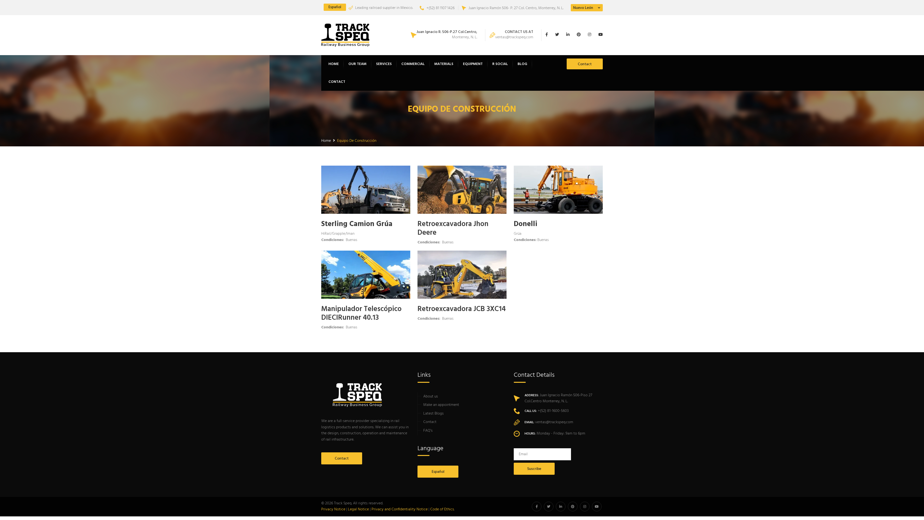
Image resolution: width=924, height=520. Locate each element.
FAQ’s (428, 431)
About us (430, 396)
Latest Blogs (433, 413)
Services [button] (384, 64)
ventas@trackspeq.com (514, 35)
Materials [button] (443, 64)
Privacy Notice (333, 509)
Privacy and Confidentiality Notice (400, 509)
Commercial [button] (413, 64)
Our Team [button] (357, 64)
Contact (336, 82)
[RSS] (599, 35)
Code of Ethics (442, 509)
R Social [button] (500, 64)
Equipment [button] (473, 64)
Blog (522, 64)
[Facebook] (549, 35)
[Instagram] (590, 35)
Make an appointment (441, 405)
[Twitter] (558, 35)
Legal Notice (358, 509)
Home (333, 64)
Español (334, 7)
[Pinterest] (579, 35)
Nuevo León (583, 8)
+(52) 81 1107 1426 (440, 8)
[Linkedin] (569, 35)
